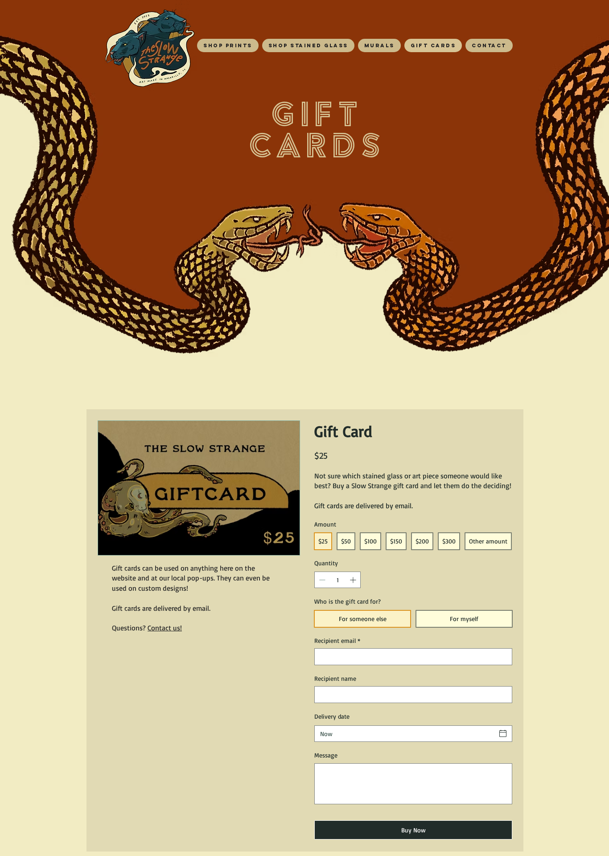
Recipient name (335, 678)
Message (325, 755)
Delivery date (332, 716)
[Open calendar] (503, 733)
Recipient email (337, 640)
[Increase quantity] (353, 580)
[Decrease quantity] (321, 580)
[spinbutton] (337, 580)
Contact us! (165, 627)
